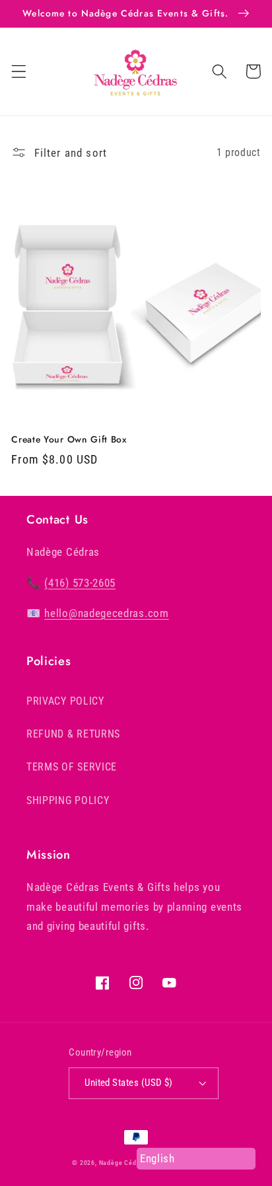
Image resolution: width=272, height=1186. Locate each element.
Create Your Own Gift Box (69, 440)
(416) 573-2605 (80, 582)
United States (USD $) (129, 1083)
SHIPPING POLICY (67, 800)
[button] (19, 71)
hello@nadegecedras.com (106, 613)
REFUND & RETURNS (73, 734)
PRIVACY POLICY (65, 701)
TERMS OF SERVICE (71, 767)
